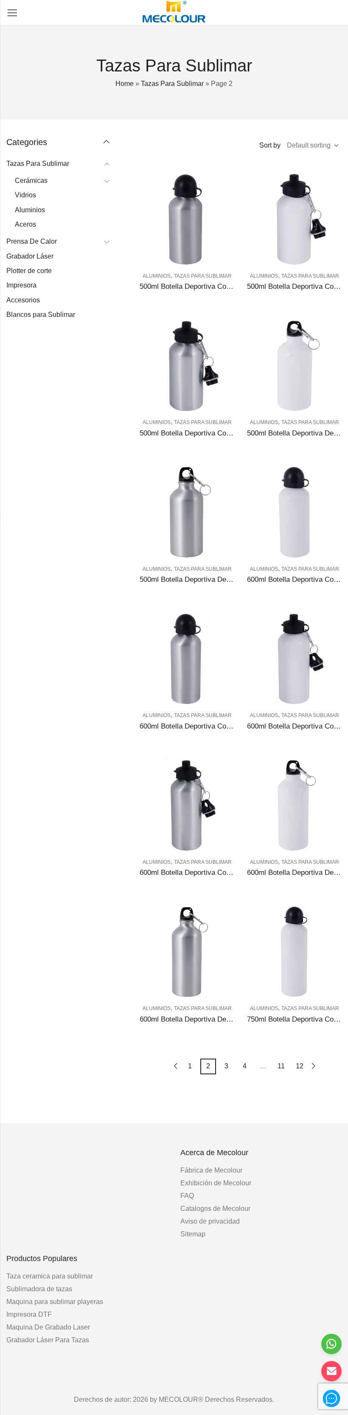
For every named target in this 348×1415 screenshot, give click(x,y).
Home (124, 83)
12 (299, 1066)
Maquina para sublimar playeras (54, 1301)
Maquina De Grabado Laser (48, 1327)
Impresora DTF (29, 1314)
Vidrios (25, 195)
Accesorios (23, 300)
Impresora (21, 285)
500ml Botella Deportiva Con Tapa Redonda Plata (217, 286)
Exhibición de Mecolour (215, 1183)
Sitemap (192, 1234)
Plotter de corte (29, 270)
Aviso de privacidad (210, 1221)
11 (281, 1066)
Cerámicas (31, 180)
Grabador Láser (29, 256)
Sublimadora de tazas (39, 1289)
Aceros (25, 224)
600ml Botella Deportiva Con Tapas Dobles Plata (216, 872)
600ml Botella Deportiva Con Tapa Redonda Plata (217, 726)
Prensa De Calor (31, 241)
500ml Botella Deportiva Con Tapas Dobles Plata (216, 433)
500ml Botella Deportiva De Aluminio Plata (206, 579)
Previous (176, 1066)
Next (313, 1066)
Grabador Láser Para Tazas (47, 1340)
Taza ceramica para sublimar (49, 1276)
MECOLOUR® (181, 1399)
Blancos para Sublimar (40, 314)
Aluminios (157, 276)
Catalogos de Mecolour (215, 1208)
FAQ (187, 1195)
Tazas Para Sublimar (172, 83)
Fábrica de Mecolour (211, 1170)
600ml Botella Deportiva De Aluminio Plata (206, 1019)
